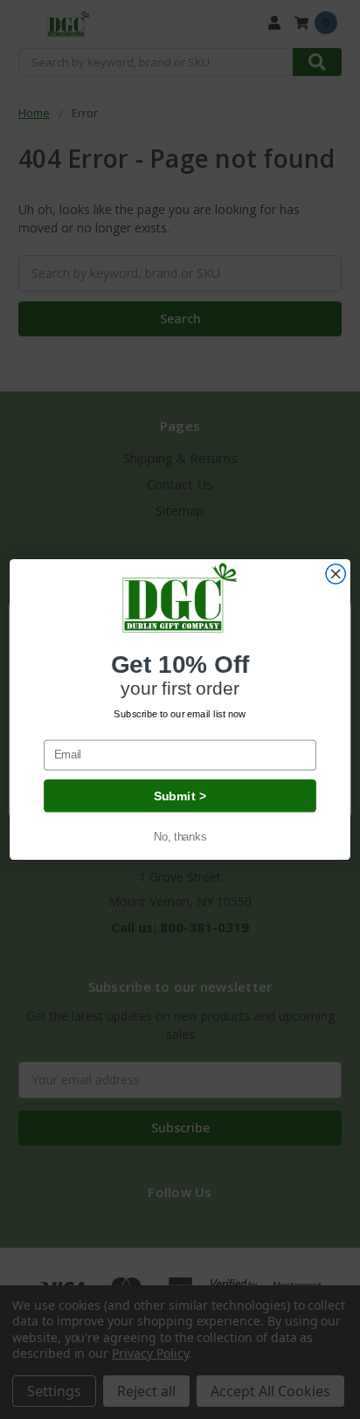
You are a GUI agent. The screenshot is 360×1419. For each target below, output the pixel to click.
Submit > (180, 795)
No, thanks (180, 836)
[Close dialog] (335, 574)
